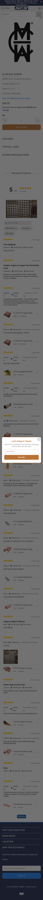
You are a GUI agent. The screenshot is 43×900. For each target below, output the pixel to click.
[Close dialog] (39, 439)
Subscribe (21, 457)
